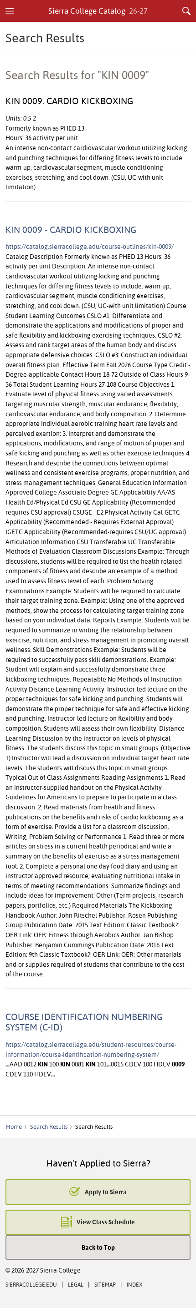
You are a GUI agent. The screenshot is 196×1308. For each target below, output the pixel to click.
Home (14, 1126)
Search (186, 10)
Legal (75, 1284)
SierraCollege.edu (31, 1284)
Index (134, 1284)
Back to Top (98, 1247)
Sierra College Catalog (98, 10)
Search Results (48, 1126)
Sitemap (105, 1284)
